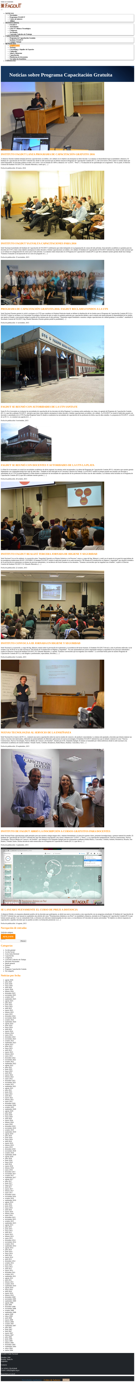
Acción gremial (10, 950)
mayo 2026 (9, 986)
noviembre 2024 (10, 1018)
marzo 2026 (9, 989)
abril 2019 (8, 1141)
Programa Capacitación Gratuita (15, 969)
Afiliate (12, 21)
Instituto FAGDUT (16, 40)
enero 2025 (9, 1014)
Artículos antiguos (7, 932)
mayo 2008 (9, 1316)
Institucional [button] (12, 23)
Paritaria (8, 965)
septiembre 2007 (10, 1326)
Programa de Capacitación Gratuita (22, 38)
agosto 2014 (9, 1248)
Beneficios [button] (10, 44)
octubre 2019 (9, 1130)
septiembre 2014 (10, 1246)
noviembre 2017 (10, 1174)
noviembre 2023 (10, 1039)
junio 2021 (8, 1092)
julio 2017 (8, 1181)
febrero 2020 (9, 1122)
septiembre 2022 (10, 1063)
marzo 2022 (9, 1075)
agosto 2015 (9, 1225)
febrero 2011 (9, 1282)
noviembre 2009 (10, 1299)
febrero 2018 (9, 1168)
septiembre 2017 (10, 1177)
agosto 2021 (9, 1088)
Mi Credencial (15, 46)
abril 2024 (8, 1029)
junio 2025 (8, 1005)
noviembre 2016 (10, 1196)
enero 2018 (9, 1170)
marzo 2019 (9, 1143)
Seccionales (14, 32)
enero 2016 (9, 1215)
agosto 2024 (9, 1024)
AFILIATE (8, 936)
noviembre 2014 (10, 1242)
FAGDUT (13, 25)
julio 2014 (8, 1250)
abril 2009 (8, 1305)
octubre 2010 (9, 1284)
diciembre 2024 (10, 1016)
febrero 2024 (9, 1033)
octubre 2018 (9, 1153)
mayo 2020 (9, 1117)
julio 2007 (8, 1327)
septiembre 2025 (10, 999)
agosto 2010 (9, 1288)
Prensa (7, 967)
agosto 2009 (9, 1303)
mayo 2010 (9, 1289)
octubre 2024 (9, 1020)
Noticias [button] (9, 13)
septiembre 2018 (10, 1155)
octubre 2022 (9, 1062)
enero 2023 (9, 1056)
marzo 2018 (9, 1166)
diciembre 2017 (10, 1172)
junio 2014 (8, 1251)
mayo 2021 (9, 1094)
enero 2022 (9, 1079)
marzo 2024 (9, 1031)
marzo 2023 (9, 1052)
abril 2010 (8, 1291)
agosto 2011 (9, 1278)
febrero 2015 (9, 1236)
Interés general (10, 963)
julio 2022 (8, 1067)
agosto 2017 (9, 1179)
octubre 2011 (9, 1274)
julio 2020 (8, 1113)
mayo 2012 (9, 1267)
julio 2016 (8, 1204)
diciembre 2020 (10, 1103)
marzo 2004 (9, 1350)
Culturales (13, 51)
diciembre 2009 (10, 1297)
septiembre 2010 (10, 1286)
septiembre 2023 (10, 1043)
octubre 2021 (9, 1084)
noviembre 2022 (10, 1060)
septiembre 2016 (10, 1200)
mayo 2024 (9, 1027)
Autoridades (14, 27)
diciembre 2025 (10, 993)
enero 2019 (9, 1147)
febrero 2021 (9, 1099)
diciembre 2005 (10, 1344)
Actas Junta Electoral (12, 954)
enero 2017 (9, 1193)
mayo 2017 (9, 1185)
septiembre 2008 (10, 1312)
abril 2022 (8, 1073)
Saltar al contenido (7, 2)
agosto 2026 (9, 980)
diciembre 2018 (10, 1149)
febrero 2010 (9, 1295)
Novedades (13, 15)
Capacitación (14, 55)
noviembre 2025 (10, 995)
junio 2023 (8, 1046)
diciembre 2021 (10, 1081)
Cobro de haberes (16, 19)
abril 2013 (8, 1259)
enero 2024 (9, 1035)
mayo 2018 (9, 1162)
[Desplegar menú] (2, 9)
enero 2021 (9, 1101)
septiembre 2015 (10, 1223)
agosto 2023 (9, 1044)
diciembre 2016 (10, 1194)
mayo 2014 (9, 1253)
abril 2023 (8, 1050)
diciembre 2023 (10, 1037)
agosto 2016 (9, 1202)
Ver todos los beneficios (18, 59)
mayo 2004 (9, 1348)
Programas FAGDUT (17, 17)
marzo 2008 (9, 1320)
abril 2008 (8, 1318)
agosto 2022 (9, 1065)
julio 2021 (8, 1090)
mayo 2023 (9, 1048)
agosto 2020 (9, 1111)
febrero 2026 (9, 991)
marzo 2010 (9, 1293)
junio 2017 (8, 1183)
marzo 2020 (9, 1120)
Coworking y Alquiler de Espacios (22, 49)
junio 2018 (8, 1160)
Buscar (23, 941)
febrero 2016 (9, 1213)
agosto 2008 (9, 1314)
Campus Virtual (15, 42)
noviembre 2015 (10, 1219)
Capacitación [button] (12, 36)
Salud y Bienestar (16, 53)
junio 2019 (8, 1137)
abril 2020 (8, 1118)
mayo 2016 (9, 1208)
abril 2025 (8, 1008)
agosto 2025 (9, 1001)
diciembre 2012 (10, 1261)
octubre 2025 (9, 997)
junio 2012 (8, 1265)
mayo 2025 (9, 1006)
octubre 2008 (9, 1310)
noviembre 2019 (10, 1128)
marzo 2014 (9, 1257)
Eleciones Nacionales (12, 961)
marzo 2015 (9, 1234)
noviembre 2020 (10, 1105)
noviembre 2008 (10, 1308)
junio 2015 (8, 1229)
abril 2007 (8, 1331)
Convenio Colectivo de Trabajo (21, 34)
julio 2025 (8, 1003)
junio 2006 (8, 1339)
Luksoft (13, 1374)
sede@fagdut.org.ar (12, 1370)
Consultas (10, 61)
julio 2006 (8, 1337)
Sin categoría (9, 971)
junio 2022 (8, 1069)
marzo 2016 (9, 1212)
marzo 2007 (9, 1333)
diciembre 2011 (10, 1272)
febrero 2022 (9, 1077)
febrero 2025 (9, 1012)
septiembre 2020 (10, 1109)
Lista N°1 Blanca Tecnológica (20, 28)
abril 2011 (8, 1280)
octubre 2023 (9, 1041)
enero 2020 (9, 1124)
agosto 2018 (9, 1156)
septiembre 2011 (10, 1276)
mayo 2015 (9, 1231)
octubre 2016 (9, 1198)
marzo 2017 (9, 1189)
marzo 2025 (9, 1010)
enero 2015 (9, 1238)
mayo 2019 (9, 1139)
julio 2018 (8, 1158)
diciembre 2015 (10, 1217)
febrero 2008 (9, 1322)
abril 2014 (8, 1255)
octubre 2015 (9, 1221)
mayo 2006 (9, 1341)
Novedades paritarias (32, 1380)
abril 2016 (8, 1210)
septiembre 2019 (10, 1132)
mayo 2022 (9, 1071)
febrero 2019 (9, 1145)
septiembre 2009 (10, 1301)
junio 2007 (8, 1329)
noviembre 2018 (10, 1151)
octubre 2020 (9, 1107)
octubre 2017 (9, 1175)
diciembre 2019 (10, 1126)
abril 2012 (8, 1269)
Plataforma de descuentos (19, 57)
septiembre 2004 (10, 1346)
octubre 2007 (9, 1324)
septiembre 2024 (10, 1022)
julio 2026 (8, 982)
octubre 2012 (9, 1263)
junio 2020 (8, 1115)
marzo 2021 (9, 1098)
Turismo (13, 47)
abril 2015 (8, 1232)
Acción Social (9, 952)
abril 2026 (8, 987)
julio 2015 (8, 1227)
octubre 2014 (9, 1244)
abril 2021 (8, 1096)
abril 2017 (8, 1187)
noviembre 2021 (10, 1082)
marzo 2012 (9, 1270)
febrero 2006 (9, 1343)
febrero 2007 (9, 1335)
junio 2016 (8, 1206)
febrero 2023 (9, 1054)
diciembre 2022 (10, 1058)
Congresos (13, 30)
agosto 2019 (9, 1134)
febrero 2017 (9, 1191)
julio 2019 (8, 1136)
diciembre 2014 (10, 1240)
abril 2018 (8, 1164)
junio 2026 (8, 984)
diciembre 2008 (10, 1307)
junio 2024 (8, 1025)
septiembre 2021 (10, 1086)
